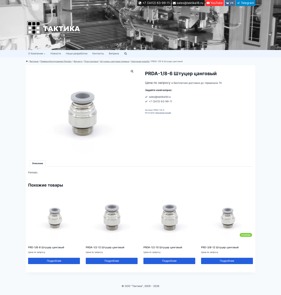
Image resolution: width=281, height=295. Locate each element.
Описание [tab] (37, 163)
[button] (132, 71)
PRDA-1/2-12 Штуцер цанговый (105, 247)
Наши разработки (76, 53)
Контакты (98, 53)
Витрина (114, 53)
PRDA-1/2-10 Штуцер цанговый (162, 247)
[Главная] (27, 61)
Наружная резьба (163, 113)
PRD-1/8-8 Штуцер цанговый (46, 247)
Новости (55, 53)
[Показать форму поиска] (125, 53)
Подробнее (54, 260)
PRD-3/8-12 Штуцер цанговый (220, 247)
